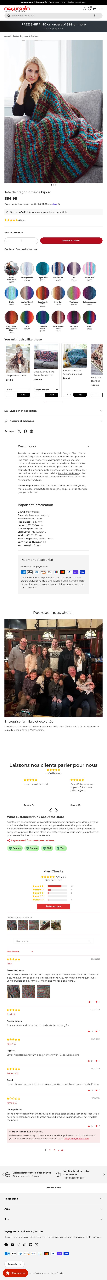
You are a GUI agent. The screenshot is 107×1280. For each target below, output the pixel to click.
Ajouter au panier (71, 240)
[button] (94, 16)
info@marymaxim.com (76, 1138)
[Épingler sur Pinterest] (31, 431)
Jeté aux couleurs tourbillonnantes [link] (44, 373)
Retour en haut (53, 1187)
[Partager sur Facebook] (25, 431)
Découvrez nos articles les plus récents (67, 2)
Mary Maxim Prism (68, 473)
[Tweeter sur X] (19, 431)
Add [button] (23, 394)
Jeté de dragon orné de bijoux (25, 36)
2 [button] (50, 1150)
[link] (18, 358)
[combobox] (53, 16)
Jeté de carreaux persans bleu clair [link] (72, 372)
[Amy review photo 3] (43, 991)
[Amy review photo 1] (13, 991)
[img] (53, 770)
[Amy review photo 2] (28, 991)
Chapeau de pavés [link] (16, 375)
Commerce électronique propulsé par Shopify (44, 1273)
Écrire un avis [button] (54, 906)
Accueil (7, 36)
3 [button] (54, 1150)
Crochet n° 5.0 (40, 476)
